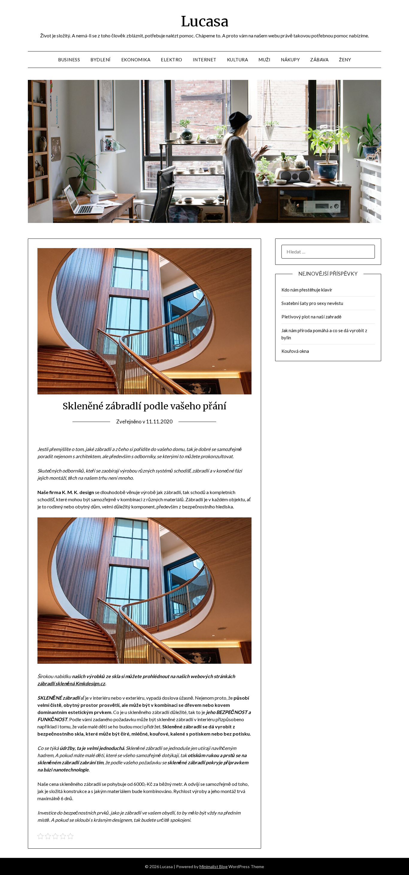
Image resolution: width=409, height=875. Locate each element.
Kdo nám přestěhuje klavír (306, 289)
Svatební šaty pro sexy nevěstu (312, 303)
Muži (264, 59)
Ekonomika (136, 59)
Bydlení (100, 59)
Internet (204, 59)
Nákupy (290, 59)
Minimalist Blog (213, 866)
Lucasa (204, 21)
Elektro (171, 59)
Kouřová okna (295, 351)
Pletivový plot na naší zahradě (311, 316)
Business (69, 59)
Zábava (319, 59)
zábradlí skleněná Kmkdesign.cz (71, 683)
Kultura (237, 59)
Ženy (345, 59)
